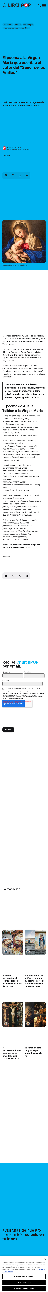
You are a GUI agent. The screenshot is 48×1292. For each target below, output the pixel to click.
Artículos (18, 25)
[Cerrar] (45, 1259)
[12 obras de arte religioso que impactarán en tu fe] (35, 1014)
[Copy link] (26, 175)
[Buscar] (39, 5)
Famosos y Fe (28, 25)
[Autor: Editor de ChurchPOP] (4, 148)
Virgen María (24, 28)
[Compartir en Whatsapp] (12, 175)
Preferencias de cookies (24, 1276)
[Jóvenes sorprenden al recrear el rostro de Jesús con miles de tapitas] (12, 942)
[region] (24, 1274)
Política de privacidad (15, 698)
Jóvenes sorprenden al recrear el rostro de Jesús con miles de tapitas (12, 981)
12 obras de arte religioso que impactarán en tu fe (33, 1051)
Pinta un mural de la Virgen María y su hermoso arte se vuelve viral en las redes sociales (34, 981)
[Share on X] (19, 175)
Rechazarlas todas (24, 1282)
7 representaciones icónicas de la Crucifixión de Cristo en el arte (11, 1053)
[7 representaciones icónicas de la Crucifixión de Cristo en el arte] (12, 1014)
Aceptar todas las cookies (24, 1288)
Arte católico (8, 25)
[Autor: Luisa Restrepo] (5, 1023)
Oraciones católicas (10, 28)
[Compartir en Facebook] (5, 175)
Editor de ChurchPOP (14, 147)
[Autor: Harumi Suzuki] (5, 951)
